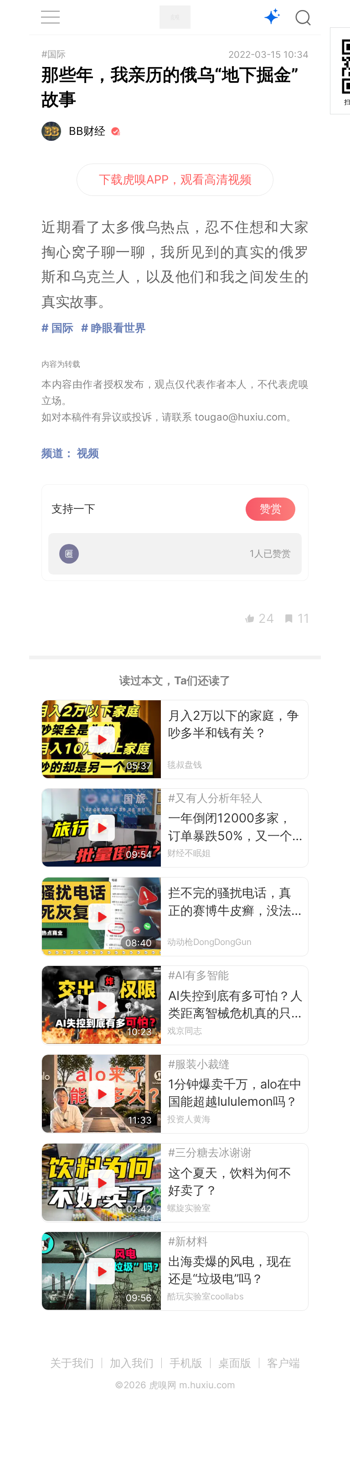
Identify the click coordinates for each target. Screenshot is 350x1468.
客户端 (283, 1363)
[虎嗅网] (175, 17)
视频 (88, 453)
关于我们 (72, 1363)
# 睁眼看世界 (113, 327)
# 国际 (57, 327)
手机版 (186, 1363)
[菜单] (50, 17)
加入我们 (132, 1363)
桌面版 (234, 1363)
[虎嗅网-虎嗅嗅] (272, 17)
